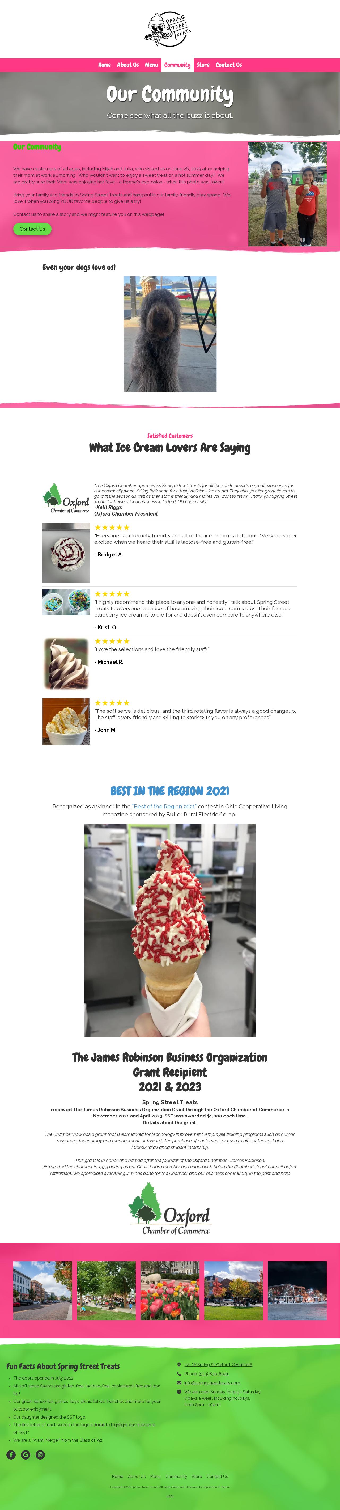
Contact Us (32, 229)
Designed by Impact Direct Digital (208, 1487)
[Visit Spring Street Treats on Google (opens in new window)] (25, 1455)
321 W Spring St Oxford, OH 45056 (218, 1364)
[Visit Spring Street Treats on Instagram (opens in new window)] (40, 1455)
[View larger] (42, 1290)
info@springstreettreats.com (212, 1382)
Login (170, 1495)
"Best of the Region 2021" (165, 806)
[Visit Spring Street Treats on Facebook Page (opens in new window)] (11, 1455)
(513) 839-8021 (214, 1373)
